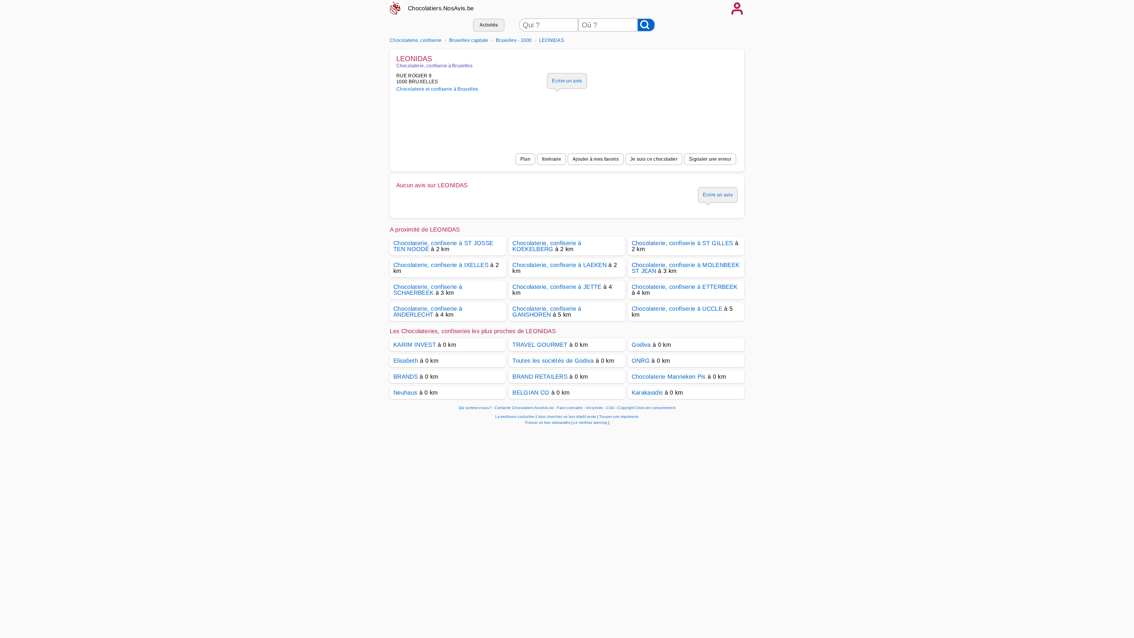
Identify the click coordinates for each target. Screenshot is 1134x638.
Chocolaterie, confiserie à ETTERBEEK (685, 287)
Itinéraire (551, 159)
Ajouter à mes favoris (596, 159)
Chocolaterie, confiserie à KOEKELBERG (546, 246)
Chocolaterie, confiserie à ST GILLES (682, 243)
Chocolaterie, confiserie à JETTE (556, 287)
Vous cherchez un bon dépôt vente (567, 417)
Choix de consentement (656, 408)
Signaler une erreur (710, 159)
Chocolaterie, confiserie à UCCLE (677, 308)
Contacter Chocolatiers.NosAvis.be (524, 408)
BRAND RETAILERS (540, 376)
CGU (610, 408)
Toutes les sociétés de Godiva (553, 360)
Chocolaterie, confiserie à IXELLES (440, 265)
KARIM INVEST (414, 344)
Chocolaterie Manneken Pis (669, 376)
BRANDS (405, 376)
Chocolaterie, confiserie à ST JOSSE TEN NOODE (443, 246)
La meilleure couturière (515, 417)
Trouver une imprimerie (619, 417)
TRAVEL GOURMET (539, 344)
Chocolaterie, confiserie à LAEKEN (559, 265)
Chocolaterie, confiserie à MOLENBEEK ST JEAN (686, 268)
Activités (489, 24)
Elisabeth (405, 360)
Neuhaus (405, 392)
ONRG (641, 360)
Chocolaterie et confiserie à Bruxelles (437, 89)
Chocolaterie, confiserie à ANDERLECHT (427, 311)
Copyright (626, 408)
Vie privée (594, 408)
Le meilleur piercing (590, 423)
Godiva (641, 344)
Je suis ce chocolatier (653, 159)
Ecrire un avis (567, 80)
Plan (525, 159)
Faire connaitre (570, 408)
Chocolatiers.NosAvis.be (441, 8)
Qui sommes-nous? (475, 408)
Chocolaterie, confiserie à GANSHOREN (546, 311)
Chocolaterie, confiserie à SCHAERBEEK (427, 290)
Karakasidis (647, 392)
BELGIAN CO (530, 392)
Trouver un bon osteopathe (548, 423)
